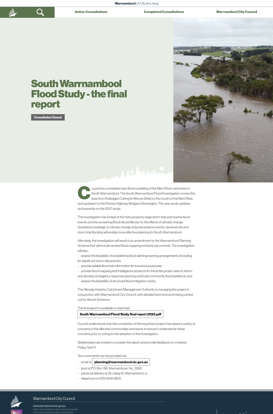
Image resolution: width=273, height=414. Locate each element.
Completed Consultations (164, 12)
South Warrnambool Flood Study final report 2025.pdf (120, 314)
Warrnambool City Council (236, 12)
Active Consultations (91, 12)
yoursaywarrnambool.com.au (13, 12)
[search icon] (40, 12)
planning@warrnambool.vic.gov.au (121, 362)
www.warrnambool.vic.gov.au (49, 406)
